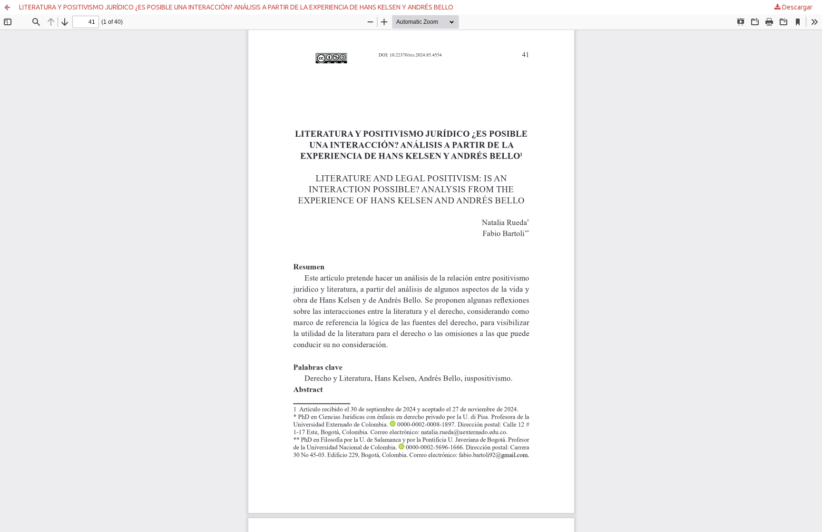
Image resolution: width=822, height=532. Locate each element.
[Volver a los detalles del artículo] (7, 7)
